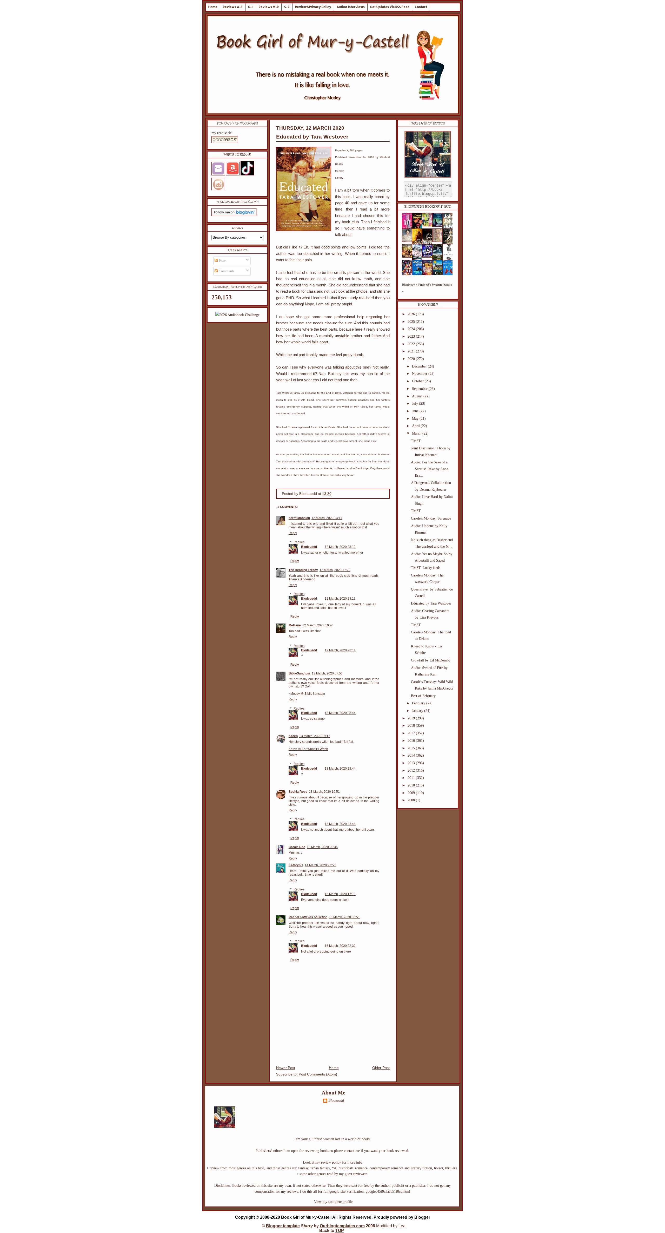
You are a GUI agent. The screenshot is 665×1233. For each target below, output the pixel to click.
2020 (412, 359)
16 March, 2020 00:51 (344, 917)
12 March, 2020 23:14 (340, 650)
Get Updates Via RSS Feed (389, 7)
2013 (412, 763)
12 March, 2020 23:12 (340, 547)
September (420, 389)
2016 (412, 741)
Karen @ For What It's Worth (308, 749)
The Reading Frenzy (303, 570)
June (416, 411)
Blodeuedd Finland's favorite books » (427, 288)
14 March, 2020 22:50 (320, 865)
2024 (412, 329)
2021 (412, 351)
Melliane (295, 625)
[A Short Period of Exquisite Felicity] (408, 241)
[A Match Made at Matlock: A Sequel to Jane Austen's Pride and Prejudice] (439, 241)
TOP (339, 1230)
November (420, 374)
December (420, 366)
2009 (412, 793)
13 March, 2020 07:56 (327, 673)
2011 (412, 778)
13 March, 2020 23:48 (340, 824)
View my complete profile (333, 1202)
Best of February (423, 696)
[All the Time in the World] (429, 256)
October (418, 381)
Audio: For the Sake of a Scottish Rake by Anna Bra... (429, 468)
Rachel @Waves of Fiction (308, 917)
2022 (412, 344)
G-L (250, 7)
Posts (222, 261)
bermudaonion (299, 518)
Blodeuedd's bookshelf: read (427, 206)
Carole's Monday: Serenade (431, 518)
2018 (412, 725)
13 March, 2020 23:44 (340, 713)
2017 (412, 733)
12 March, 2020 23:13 (340, 598)
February (419, 703)
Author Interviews (351, 7)
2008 (412, 800)
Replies (299, 542)
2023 (412, 336)
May (416, 419)
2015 (412, 748)
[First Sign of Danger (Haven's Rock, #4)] (439, 225)
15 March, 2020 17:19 (340, 894)
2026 (412, 314)
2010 (412, 785)
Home (212, 7)
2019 (412, 718)
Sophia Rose (298, 791)
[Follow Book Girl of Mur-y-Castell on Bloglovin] (234, 215)
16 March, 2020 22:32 (340, 946)
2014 (412, 755)
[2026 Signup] (237, 315)
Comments (226, 271)
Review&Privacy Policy (313, 7)
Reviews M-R (269, 7)
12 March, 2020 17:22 (335, 570)
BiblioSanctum (299, 673)
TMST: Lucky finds (425, 568)
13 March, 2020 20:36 (322, 847)
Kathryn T (296, 865)
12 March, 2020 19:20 (317, 625)
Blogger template (283, 1226)
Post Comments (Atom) (318, 1074)
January (418, 711)
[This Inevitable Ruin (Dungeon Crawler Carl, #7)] (408, 256)
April (416, 426)
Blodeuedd (309, 547)
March (417, 433)
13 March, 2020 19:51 (324, 791)
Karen (293, 736)
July (415, 403)
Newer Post (285, 1068)
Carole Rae (297, 847)
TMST (416, 441)
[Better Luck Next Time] (429, 225)
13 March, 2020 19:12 (314, 736)
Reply (293, 533)
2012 (412, 770)
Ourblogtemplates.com (342, 1226)
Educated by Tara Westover (312, 137)
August (417, 396)
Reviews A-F (233, 7)
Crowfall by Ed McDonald (430, 660)
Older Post (381, 1068)
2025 (412, 322)
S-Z (287, 7)
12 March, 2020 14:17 (326, 518)
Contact (421, 7)
